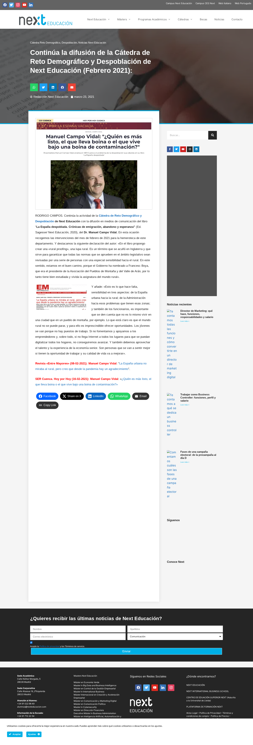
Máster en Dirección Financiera (89, 710)
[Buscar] (212, 135)
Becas (203, 19)
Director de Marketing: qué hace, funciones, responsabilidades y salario (196, 313)
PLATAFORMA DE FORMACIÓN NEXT (204, 706)
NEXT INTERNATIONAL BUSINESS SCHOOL (207, 691)
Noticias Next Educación (92, 42)
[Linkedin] (196, 149)
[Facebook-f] (170, 149)
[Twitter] (177, 149)
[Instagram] (190, 149)
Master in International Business (89, 691)
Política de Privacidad (209, 713)
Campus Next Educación (179, 3)
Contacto (237, 19)
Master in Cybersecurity (85, 707)
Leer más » (184, 321)
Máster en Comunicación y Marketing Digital (95, 701)
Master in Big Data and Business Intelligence (95, 685)
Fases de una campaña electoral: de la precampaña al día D (198, 454)
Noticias (219, 19)
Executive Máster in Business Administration (95, 713)
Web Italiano (224, 3)
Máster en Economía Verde (86, 682)
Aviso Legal (191, 713)
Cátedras (183, 19)
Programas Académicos (152, 19)
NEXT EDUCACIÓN (195, 685)
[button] (34, 87)
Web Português (243, 3)
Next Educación (96, 19)
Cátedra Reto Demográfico (45, 42)
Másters (122, 19)
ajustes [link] (158, 726)
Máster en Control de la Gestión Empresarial (95, 688)
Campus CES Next (205, 3)
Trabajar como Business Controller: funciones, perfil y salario (198, 397)
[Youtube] (183, 149)
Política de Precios (220, 716)
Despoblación (69, 42)
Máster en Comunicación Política (90, 704)
